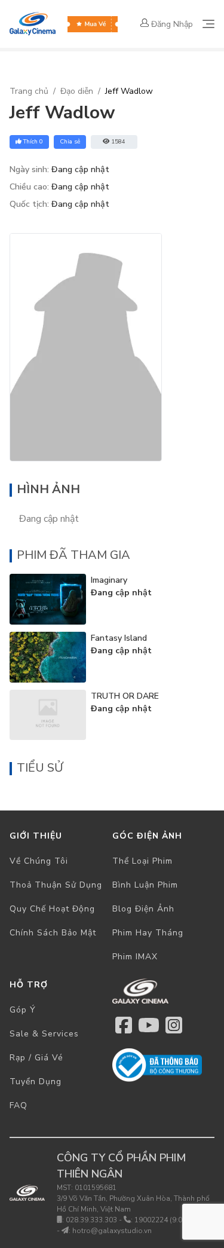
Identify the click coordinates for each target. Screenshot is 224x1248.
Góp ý (23, 1009)
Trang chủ (29, 91)
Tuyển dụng (36, 1081)
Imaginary (109, 580)
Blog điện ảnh (143, 908)
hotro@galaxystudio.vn (112, 1230)
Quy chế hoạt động (52, 908)
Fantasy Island (119, 638)
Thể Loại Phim (142, 861)
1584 (118, 141)
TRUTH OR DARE (125, 696)
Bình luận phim (145, 885)
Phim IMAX (135, 956)
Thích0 (33, 141)
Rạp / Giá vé (36, 1057)
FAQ (18, 1105)
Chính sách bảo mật (53, 932)
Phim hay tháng (147, 932)
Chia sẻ (70, 141)
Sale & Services (44, 1033)
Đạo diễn (76, 91)
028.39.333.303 (91, 1220)
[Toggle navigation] (208, 24)
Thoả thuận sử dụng (56, 885)
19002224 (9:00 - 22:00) (174, 1220)
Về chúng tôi (39, 861)
